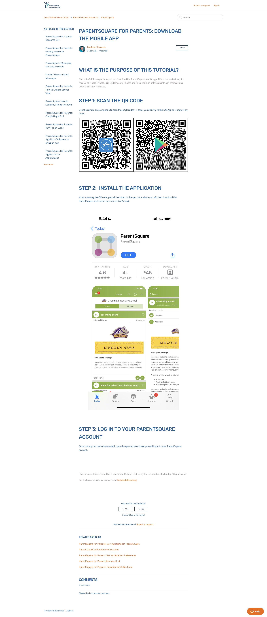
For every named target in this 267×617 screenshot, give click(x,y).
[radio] (125, 509)
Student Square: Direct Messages (57, 76)
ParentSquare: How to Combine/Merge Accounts (58, 103)
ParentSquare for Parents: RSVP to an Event (59, 126)
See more (48, 164)
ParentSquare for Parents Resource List (58, 38)
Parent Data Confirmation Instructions (99, 549)
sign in (88, 593)
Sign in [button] (217, 5)
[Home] (52, 7)
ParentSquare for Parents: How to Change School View (59, 89)
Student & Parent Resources (85, 17)
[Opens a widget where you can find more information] (255, 611)
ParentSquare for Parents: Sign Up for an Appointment (59, 154)
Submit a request (202, 5)
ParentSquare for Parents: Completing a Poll (59, 114)
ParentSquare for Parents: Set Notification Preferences (107, 555)
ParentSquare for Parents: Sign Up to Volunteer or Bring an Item (59, 139)
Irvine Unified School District (56, 17)
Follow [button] (182, 48)
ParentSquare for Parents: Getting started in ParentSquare (59, 51)
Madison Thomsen (96, 47)
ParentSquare (107, 17)
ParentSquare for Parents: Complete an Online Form (105, 566)
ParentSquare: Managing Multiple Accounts (58, 65)
